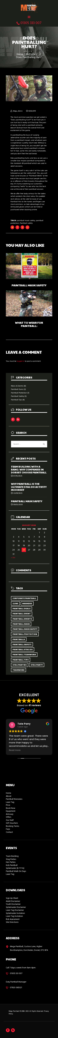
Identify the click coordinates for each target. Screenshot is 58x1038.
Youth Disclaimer (13, 904)
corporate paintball (24, 598)
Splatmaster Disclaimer (16, 907)
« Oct (13, 557)
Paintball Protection (19, 392)
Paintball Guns (17, 389)
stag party (37, 665)
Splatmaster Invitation (15, 913)
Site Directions (12, 922)
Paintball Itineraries (14, 799)
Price (8, 805)
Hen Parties (10, 862)
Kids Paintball (11, 865)
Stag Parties (11, 859)
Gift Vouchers (12, 823)
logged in (20, 361)
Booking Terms (12, 826)
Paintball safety (26, 223)
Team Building (12, 856)
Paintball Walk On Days (16, 871)
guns (15, 603)
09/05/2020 (18, 504)
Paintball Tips (16, 399)
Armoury (9, 814)
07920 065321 (16, 987)
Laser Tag (10, 802)
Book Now (10, 808)
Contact (9, 832)
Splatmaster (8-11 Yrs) (15, 868)
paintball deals (21, 608)
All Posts (30, 54)
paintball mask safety (26, 220)
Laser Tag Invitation (14, 916)
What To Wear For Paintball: (29, 324)
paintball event (22, 613)
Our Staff (10, 820)
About (8, 796)
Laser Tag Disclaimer (15, 910)
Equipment (10, 811)
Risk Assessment (12, 919)
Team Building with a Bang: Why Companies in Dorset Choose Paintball (29, 469)
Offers (8, 817)
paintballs (19, 639)
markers (27, 603)
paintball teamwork (24, 654)
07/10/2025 (17, 476)
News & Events (17, 386)
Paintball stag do (23, 649)
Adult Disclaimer (13, 901)
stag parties (20, 665)
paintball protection (25, 634)
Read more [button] (15, 750)
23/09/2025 (17, 493)
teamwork (18, 670)
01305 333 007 (16, 973)
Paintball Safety (17, 396)
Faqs (8, 829)
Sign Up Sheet (12, 898)
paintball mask (21, 624)
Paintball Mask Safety (29, 285)
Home (20, 54)
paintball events (22, 619)
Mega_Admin (18, 111)
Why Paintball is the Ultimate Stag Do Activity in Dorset (29, 486)
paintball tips (21, 659)
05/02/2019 (32, 111)
